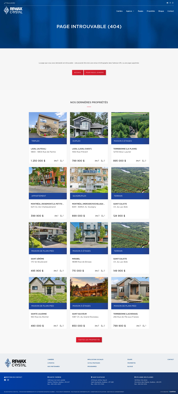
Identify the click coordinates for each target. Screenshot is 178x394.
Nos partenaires (54, 366)
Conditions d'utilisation (98, 391)
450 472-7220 (99, 384)
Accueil (77, 72)
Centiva (172, 391)
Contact (170, 11)
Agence (129, 11)
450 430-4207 (56, 384)
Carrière (119, 11)
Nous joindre (10, 3)
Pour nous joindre (95, 72)
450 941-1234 (142, 384)
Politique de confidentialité (80, 391)
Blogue (161, 11)
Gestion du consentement (115, 391)
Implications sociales (95, 359)
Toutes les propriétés (89, 340)
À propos (51, 363)
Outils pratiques (94, 363)
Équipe (140, 11)
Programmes (92, 366)
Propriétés (151, 11)
